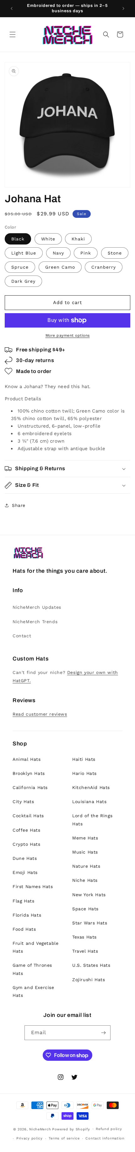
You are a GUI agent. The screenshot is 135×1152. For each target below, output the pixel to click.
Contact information (104, 1138)
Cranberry (103, 267)
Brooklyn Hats (29, 773)
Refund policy (109, 1129)
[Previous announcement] (12, 8)
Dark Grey (23, 281)
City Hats (23, 801)
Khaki (78, 238)
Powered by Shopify (71, 1129)
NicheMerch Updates (37, 607)
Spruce (20, 267)
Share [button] (18, 505)
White (48, 238)
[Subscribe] (103, 1032)
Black (17, 238)
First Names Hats (33, 886)
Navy (58, 252)
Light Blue (23, 252)
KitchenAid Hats (91, 787)
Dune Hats (25, 858)
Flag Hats (23, 900)
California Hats (30, 787)
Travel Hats (85, 951)
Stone (115, 252)
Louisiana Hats (89, 801)
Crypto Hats (26, 844)
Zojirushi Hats (88, 979)
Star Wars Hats (89, 922)
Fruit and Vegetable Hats (35, 947)
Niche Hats (85, 880)
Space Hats (85, 908)
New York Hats (89, 894)
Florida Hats (27, 915)
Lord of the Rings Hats (92, 819)
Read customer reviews (40, 714)
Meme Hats (85, 837)
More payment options (68, 335)
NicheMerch (40, 1129)
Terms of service (64, 1138)
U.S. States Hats (91, 965)
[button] (12, 34)
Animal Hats (27, 759)
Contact (22, 635)
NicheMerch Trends (35, 621)
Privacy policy (29, 1138)
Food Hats (24, 929)
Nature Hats (86, 866)
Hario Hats (84, 773)
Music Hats (85, 852)
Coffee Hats (26, 830)
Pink (85, 252)
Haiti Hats (83, 759)
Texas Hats (84, 936)
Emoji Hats (25, 872)
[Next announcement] (123, 8)
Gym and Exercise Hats (33, 991)
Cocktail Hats (28, 815)
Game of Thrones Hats (32, 969)
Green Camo (60, 267)
